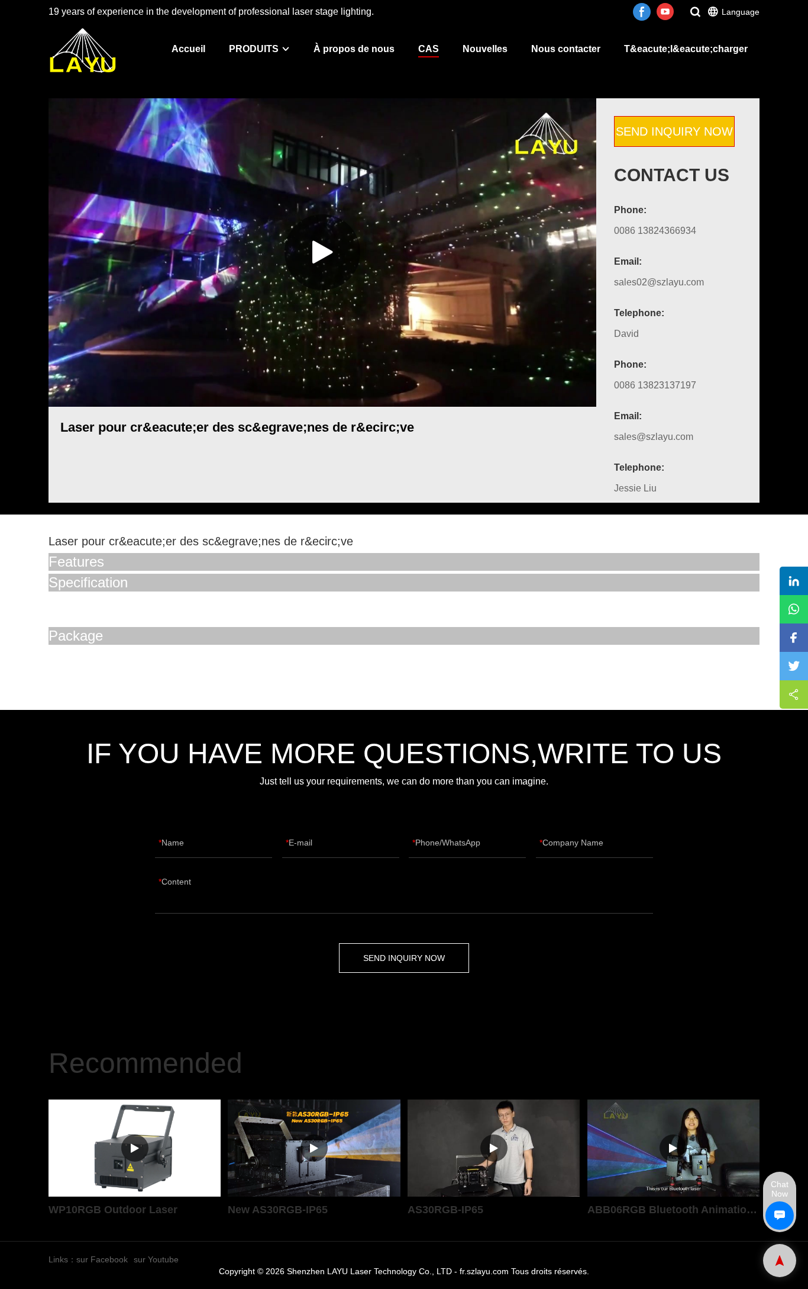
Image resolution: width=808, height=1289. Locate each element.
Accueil (188, 49)
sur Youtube (156, 1259)
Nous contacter (565, 49)
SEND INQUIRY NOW (674, 131)
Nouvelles (485, 49)
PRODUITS (254, 49)
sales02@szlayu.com (659, 282)
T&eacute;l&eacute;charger (686, 49)
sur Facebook (102, 1259)
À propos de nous (354, 49)
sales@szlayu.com (653, 437)
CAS (428, 49)
